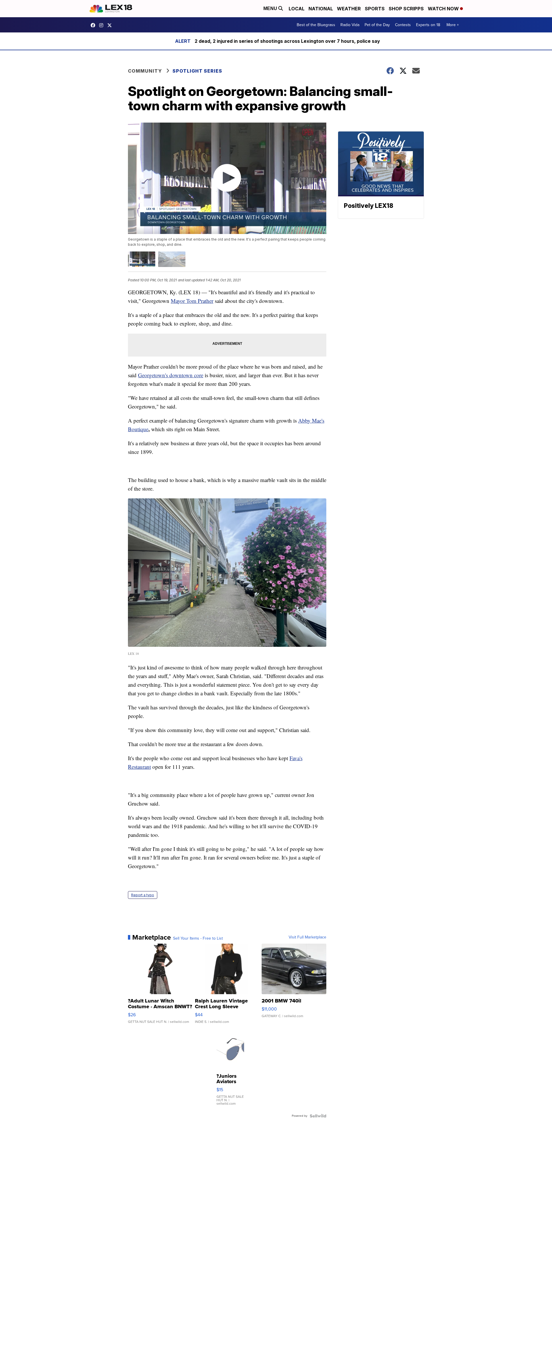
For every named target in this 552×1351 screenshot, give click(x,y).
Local (296, 8)
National (320, 8)
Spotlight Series (197, 71)
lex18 (94, 25)
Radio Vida (349, 25)
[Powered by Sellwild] (318, 1116)
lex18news (111, 25)
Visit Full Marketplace (307, 937)
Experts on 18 (428, 25)
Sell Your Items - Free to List (198, 938)
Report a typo (142, 895)
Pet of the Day (377, 25)
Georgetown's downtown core (170, 375)
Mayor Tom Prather (192, 300)
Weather (349, 8)
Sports (375, 8)
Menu (270, 8)
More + (452, 25)
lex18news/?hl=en (102, 25)
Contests (403, 25)
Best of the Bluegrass (316, 25)
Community (145, 71)
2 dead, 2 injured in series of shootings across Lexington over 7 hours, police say (287, 41)
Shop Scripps (406, 8)
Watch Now (444, 8)
